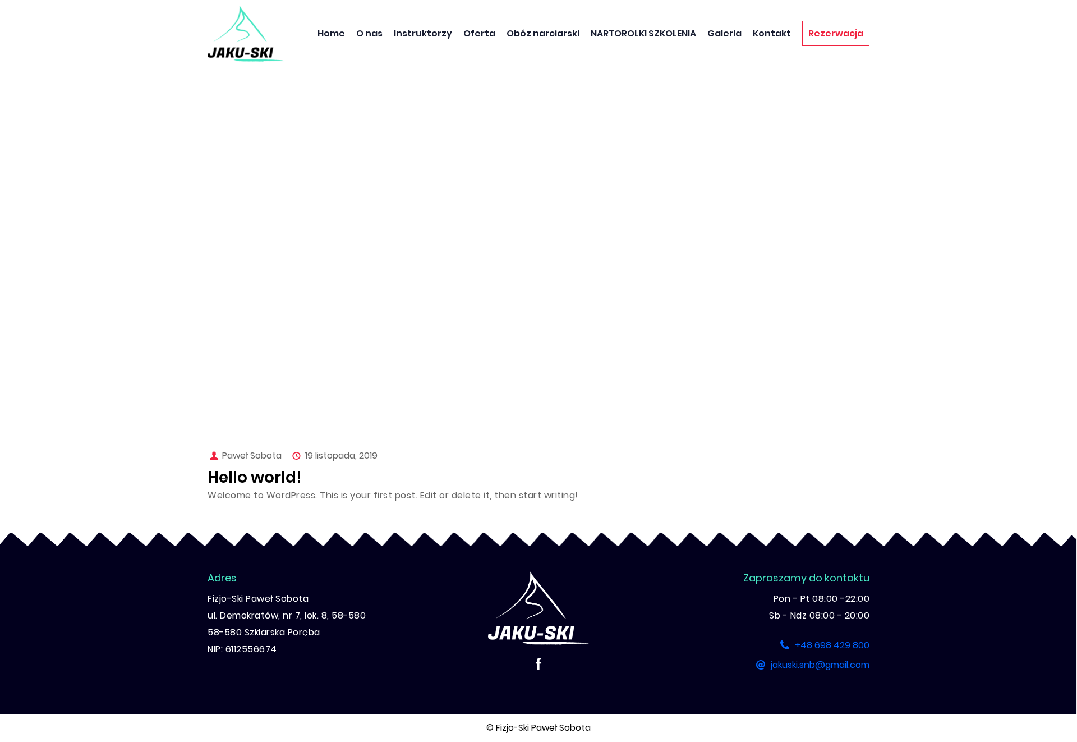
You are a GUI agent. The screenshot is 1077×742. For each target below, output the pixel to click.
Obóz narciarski (543, 33)
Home (331, 33)
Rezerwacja (835, 33)
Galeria (724, 33)
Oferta (479, 33)
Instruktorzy (423, 33)
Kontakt (772, 33)
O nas (369, 33)
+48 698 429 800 (832, 645)
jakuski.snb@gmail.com (820, 664)
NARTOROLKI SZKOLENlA (643, 33)
